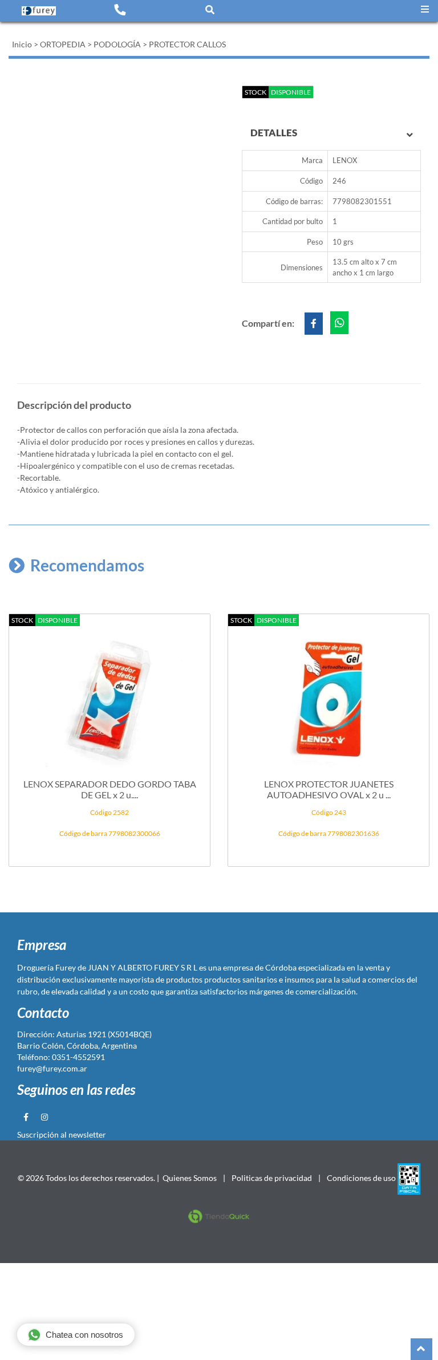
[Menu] (425, 9)
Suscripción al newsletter (61, 1134)
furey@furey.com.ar (52, 1068)
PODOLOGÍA (117, 44)
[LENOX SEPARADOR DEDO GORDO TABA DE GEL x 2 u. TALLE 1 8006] (109, 694)
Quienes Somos (190, 1178)
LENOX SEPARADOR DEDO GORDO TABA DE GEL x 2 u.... (109, 789)
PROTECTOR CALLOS (187, 44)
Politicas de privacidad (272, 1178)
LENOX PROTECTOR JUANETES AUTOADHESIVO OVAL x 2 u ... (329, 789)
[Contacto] (119, 9)
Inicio (22, 44)
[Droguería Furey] (39, 10)
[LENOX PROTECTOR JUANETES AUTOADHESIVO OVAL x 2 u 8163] (328, 694)
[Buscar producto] (209, 9)
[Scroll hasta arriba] (421, 1349)
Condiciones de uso (361, 1178)
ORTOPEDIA (63, 44)
